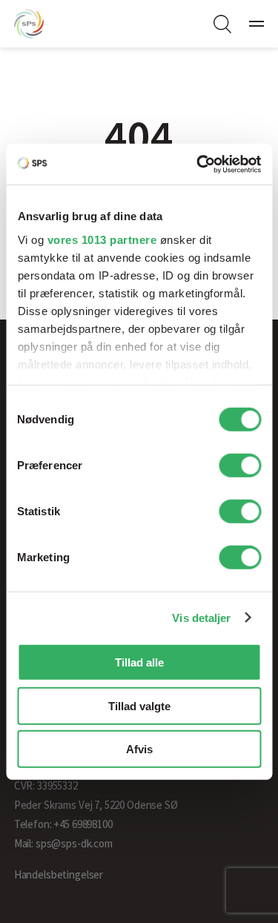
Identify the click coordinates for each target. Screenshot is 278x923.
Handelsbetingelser (58, 874)
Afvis (139, 749)
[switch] (240, 465)
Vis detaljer (201, 617)
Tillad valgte (139, 705)
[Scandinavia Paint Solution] (43, 23)
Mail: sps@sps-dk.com (63, 843)
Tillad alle (139, 662)
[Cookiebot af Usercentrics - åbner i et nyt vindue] (198, 163)
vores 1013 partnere (101, 239)
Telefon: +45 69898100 (63, 824)
